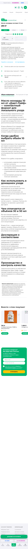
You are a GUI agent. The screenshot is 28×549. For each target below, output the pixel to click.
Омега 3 (3, 534)
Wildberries (15, 2)
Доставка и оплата (19, 531)
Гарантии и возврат (20, 534)
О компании (18, 529)
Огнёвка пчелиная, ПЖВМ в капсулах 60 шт (9, 327)
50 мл (14, 30)
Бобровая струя (5, 529)
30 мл (22, 30)
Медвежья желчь (5, 531)
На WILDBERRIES (21, 540)
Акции (11, 12)
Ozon (22, 2)
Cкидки (5, 12)
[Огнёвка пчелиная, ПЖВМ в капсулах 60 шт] (10, 317)
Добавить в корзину (14, 536)
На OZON (7, 540)
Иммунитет (19, 12)
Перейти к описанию (7, 62)
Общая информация (7, 94)
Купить (4, 333)
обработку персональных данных (13, 367)
